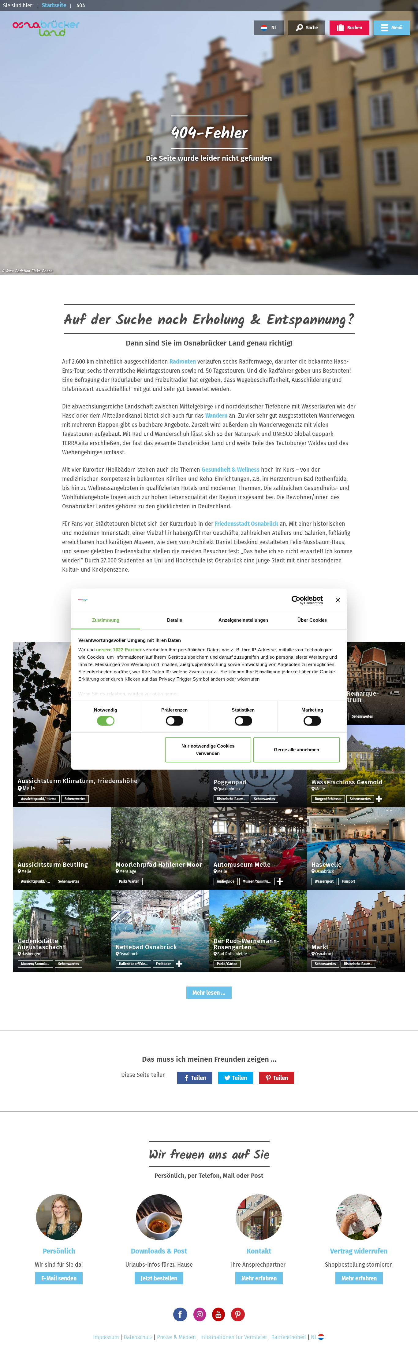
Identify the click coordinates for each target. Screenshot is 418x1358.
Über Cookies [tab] (312, 620)
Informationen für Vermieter (233, 1337)
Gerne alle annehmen (296, 749)
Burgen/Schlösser (328, 799)
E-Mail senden (59, 1278)
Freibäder (163, 964)
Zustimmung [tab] (105, 620)
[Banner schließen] (338, 600)
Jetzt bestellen (159, 1278)
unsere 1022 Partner (119, 650)
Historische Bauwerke (233, 799)
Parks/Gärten (129, 881)
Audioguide (225, 881)
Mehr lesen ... (209, 992)
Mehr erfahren (259, 1278)
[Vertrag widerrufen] (359, 1216)
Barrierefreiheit (288, 1337)
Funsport (348, 881)
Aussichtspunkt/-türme (38, 799)
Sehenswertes (75, 799)
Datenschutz (138, 1337)
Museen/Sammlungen (259, 881)
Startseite (54, 5)
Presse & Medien (176, 1337)
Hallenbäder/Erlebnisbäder (135, 964)
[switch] (174, 721)
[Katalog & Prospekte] (159, 1216)
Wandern (216, 415)
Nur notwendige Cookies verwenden (207, 750)
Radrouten (183, 361)
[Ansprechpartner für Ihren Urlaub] (259, 1216)
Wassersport (324, 881)
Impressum (106, 1337)
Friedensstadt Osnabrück (246, 523)
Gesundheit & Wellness (230, 469)
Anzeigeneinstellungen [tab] (243, 620)
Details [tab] (174, 620)
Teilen (198, 1078)
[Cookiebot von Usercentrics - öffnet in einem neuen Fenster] (296, 600)
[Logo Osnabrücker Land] (46, 28)
